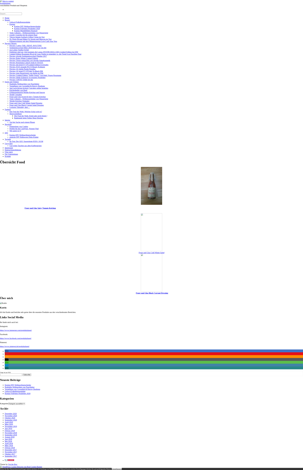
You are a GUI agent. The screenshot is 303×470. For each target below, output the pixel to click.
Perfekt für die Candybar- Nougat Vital (24, 129)
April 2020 (9, 422)
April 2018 (9, 443)
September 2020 (11, 420)
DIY (6, 133)
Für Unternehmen (11, 154)
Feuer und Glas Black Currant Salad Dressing (26, 105)
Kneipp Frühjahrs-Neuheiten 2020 (27, 29)
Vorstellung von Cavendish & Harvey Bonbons (27, 86)
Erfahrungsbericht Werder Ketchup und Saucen (27, 92)
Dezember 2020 (11, 414)
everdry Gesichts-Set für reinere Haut (23, 35)
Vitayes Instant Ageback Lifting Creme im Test (27, 37)
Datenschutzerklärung (13, 150)
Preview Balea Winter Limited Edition (23, 58)
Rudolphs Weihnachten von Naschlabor (24, 84)
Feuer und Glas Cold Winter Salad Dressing (25, 103)
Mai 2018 (8, 441)
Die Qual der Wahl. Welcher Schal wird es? (25, 112)
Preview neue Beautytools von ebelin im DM (26, 73)
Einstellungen (117, 469)
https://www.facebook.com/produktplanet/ (15, 338)
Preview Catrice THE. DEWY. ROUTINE (25, 46)
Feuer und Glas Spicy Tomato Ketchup (40, 208)
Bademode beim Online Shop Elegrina (28, 118)
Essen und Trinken (12, 82)
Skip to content (8, 1)
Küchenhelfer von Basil (18, 90)
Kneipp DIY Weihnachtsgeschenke (27, 26)
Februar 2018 (10, 448)
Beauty (7, 20)
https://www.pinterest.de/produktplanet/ (14, 346)
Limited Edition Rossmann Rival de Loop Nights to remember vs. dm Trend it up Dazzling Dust (45, 54)
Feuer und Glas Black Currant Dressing (152, 293)
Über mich (9, 152)
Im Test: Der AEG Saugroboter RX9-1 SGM (26, 141)
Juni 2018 (8, 439)
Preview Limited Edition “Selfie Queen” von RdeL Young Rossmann (35, 75)
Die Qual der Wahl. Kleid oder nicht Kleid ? (30, 116)
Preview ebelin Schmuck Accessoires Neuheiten (27, 78)
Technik (8, 139)
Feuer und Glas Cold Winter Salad (151, 253)
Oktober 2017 (10, 454)
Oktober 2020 (10, 418)
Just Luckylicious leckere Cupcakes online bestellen (28, 88)
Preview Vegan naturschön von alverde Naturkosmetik (29, 61)
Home (7, 18)
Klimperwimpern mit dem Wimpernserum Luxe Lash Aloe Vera (33, 41)
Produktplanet (5, 3)
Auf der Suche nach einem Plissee (22, 122)
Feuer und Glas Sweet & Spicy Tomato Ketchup (27, 97)
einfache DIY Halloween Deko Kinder (23, 137)
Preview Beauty (11, 43)
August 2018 (9, 437)
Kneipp (12, 24)
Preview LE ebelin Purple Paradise (22, 69)
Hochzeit (8, 124)
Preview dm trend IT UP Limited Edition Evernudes (28, 65)
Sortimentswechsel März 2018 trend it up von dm (27, 48)
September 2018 (11, 435)
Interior (7, 120)
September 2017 (11, 456)
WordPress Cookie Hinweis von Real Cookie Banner (22, 467)
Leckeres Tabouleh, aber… (19, 107)
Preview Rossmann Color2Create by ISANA (26, 63)
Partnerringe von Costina (18, 127)
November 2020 (11, 416)
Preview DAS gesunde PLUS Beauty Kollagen (27, 67)
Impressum (9, 148)
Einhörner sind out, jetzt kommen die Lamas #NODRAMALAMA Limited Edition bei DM (43, 52)
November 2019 (11, 426)
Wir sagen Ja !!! (15, 131)
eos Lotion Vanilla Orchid (19, 50)
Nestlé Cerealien (15, 95)
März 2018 (9, 446)
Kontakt (8, 156)
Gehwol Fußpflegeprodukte (19, 22)
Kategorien (4, 404)
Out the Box (12, 464)
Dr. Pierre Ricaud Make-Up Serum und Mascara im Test (30, 39)
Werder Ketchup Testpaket (19, 101)
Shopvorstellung (15, 114)
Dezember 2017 (11, 450)
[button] (7, 351)
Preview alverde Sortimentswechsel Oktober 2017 (28, 56)
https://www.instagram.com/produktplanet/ (16, 330)
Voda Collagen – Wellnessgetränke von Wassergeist (28, 33)
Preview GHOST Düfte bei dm (21, 80)
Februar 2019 (10, 431)
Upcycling (9, 144)
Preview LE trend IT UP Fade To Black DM (26, 71)
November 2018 (11, 433)
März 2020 (9, 424)
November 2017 (11, 452)
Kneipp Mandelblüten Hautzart (25, 31)
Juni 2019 (8, 429)
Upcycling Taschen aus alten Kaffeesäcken (25, 146)
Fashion (8, 109)
